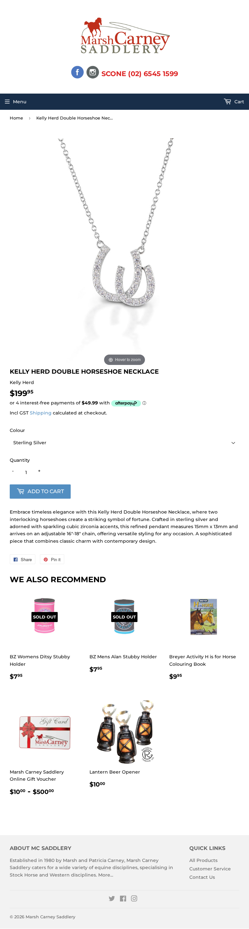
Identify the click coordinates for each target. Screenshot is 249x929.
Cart (238, 102)
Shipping (41, 413)
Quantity (20, 460)
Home (16, 117)
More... (105, 875)
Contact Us (202, 877)
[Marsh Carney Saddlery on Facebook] (123, 899)
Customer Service (210, 869)
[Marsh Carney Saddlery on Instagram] (134, 899)
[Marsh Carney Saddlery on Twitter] (112, 899)
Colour (17, 430)
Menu (19, 102)
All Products (203, 860)
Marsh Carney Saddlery (50, 916)
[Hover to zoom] (124, 252)
